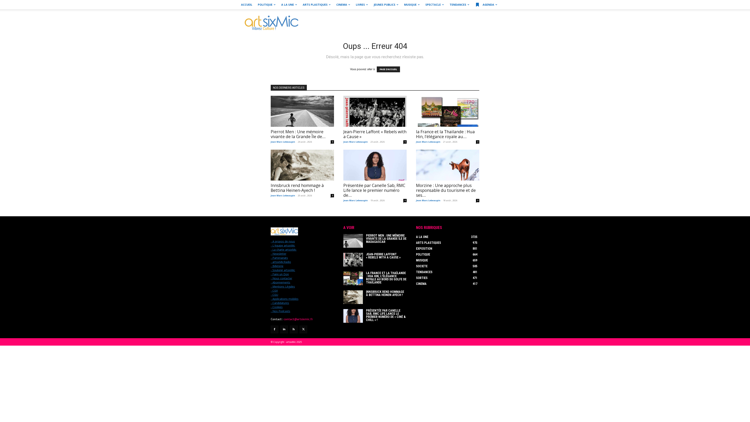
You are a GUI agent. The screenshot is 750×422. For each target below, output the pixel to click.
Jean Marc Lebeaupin (283, 141)
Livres (360, 4)
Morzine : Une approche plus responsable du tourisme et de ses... (446, 190)
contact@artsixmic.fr (298, 319)
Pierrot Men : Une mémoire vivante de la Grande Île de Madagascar (386, 239)
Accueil (246, 4)
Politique (265, 4)
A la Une (287, 4)
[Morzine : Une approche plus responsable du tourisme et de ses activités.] (447, 165)
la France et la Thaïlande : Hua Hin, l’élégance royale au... (445, 134)
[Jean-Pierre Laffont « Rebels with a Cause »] (375, 111)
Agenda (488, 4)
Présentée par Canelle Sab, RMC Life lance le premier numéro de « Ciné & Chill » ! (386, 315)
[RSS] (293, 329)
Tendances (458, 4)
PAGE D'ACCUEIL (388, 69)
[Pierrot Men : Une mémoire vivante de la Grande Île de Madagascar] (302, 111)
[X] (303, 329)
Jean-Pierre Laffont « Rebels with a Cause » (374, 134)
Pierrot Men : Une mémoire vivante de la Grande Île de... (298, 134)
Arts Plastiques (315, 4)
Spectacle (433, 4)
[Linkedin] (284, 329)
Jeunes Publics (384, 4)
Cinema (341, 4)
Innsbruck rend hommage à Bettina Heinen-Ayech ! (297, 188)
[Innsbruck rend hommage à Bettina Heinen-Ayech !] (302, 165)
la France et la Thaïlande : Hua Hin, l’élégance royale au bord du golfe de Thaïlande (386, 277)
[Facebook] (274, 329)
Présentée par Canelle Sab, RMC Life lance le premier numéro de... (374, 190)
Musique (410, 4)
